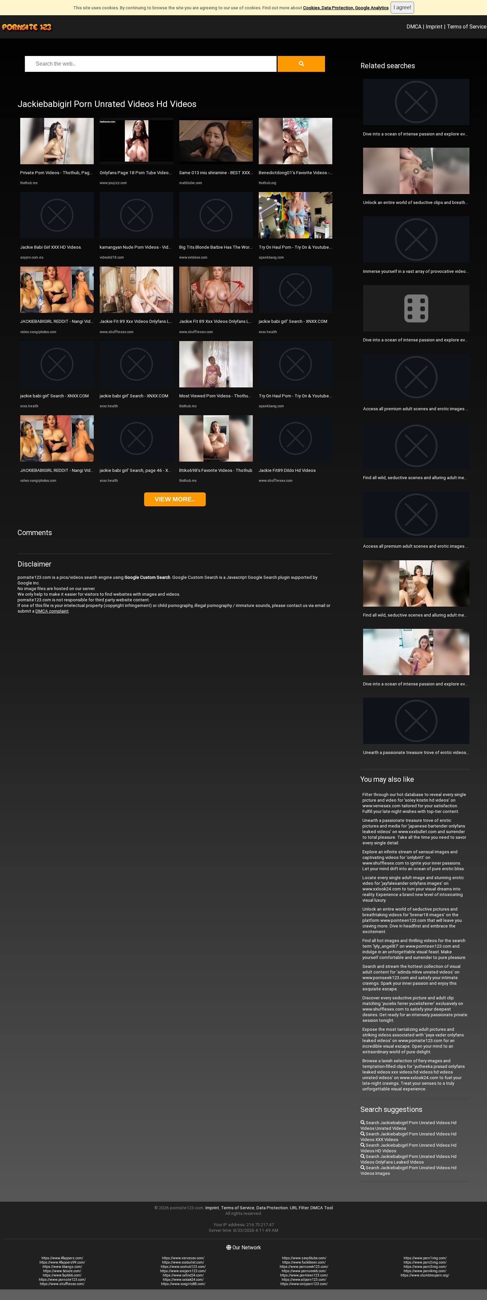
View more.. (175, 499)
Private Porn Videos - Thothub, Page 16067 (63, 172)
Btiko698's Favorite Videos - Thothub (215, 470)
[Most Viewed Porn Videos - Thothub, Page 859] (216, 386)
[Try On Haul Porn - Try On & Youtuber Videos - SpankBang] (295, 237)
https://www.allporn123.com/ (304, 1279)
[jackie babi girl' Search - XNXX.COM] (57, 386)
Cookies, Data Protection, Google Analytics (346, 8)
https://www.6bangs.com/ (62, 1267)
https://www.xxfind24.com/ (183, 1275)
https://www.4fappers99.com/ (62, 1262)
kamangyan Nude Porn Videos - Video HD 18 (143, 247)
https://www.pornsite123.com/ (62, 1279)
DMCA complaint (52, 611)
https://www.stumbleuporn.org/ (425, 1275)
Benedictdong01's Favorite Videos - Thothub (303, 172)
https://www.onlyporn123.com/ (304, 1284)
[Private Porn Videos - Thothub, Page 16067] (57, 163)
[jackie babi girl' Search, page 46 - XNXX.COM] (136, 460)
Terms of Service (466, 26)
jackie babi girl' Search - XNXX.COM (54, 396)
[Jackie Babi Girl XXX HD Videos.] (57, 237)
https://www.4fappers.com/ (62, 1258)
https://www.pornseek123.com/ (304, 1267)
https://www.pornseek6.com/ (304, 1271)
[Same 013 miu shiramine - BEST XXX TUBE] (216, 163)
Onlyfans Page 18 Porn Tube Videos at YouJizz (146, 172)
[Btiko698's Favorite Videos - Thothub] (216, 460)
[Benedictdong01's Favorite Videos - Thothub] (295, 163)
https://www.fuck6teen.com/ (304, 1262)
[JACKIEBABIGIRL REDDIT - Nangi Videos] (57, 311)
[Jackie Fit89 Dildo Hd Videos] (295, 460)
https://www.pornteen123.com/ (304, 1275)
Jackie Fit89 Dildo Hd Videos (287, 470)
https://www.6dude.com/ (62, 1271)
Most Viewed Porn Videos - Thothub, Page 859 (225, 396)
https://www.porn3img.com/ (425, 1267)
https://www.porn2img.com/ (425, 1262)
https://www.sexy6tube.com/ (304, 1258)
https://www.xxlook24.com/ (183, 1279)
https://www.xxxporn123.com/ (183, 1271)
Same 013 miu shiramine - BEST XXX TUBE (220, 172)
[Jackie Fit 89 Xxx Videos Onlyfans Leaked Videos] (136, 311)
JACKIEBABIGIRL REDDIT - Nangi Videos (59, 321)
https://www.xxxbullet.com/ (183, 1262)
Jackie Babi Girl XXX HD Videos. (51, 247)
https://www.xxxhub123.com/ (183, 1267)
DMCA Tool (321, 1208)
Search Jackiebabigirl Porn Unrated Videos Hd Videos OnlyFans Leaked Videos (408, 1159)
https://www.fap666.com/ (62, 1275)
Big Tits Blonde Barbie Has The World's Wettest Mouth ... (235, 247)
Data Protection (272, 1208)
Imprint (434, 26)
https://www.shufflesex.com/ (62, 1284)
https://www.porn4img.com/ (425, 1271)
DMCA (413, 26)
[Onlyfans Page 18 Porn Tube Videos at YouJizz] (136, 163)
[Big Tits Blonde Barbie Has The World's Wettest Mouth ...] (216, 237)
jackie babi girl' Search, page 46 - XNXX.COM (143, 470)
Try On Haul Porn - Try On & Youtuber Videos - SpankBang (315, 247)
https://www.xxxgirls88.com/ (183, 1284)
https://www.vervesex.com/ (183, 1258)
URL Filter (299, 1208)
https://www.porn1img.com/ (425, 1258)
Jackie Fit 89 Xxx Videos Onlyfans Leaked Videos (148, 321)
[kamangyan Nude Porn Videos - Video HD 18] (136, 237)
